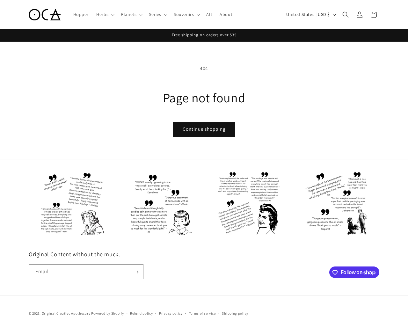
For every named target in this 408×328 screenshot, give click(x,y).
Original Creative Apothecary (66, 313)
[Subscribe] (136, 272)
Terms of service (202, 313)
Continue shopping (204, 129)
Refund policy (141, 313)
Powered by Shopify (107, 313)
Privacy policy (171, 313)
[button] (104, 14)
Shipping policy (235, 313)
